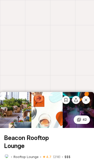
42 (84, 119)
